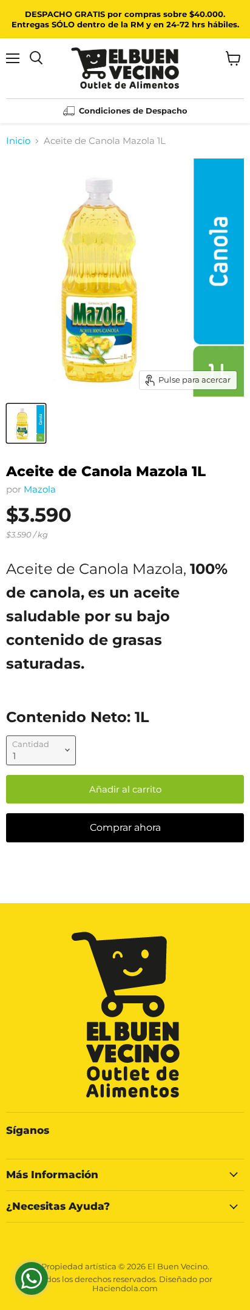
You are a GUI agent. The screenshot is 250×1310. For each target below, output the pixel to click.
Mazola (40, 489)
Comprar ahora (125, 827)
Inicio (18, 140)
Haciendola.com (125, 1288)
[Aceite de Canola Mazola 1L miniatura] (26, 423)
